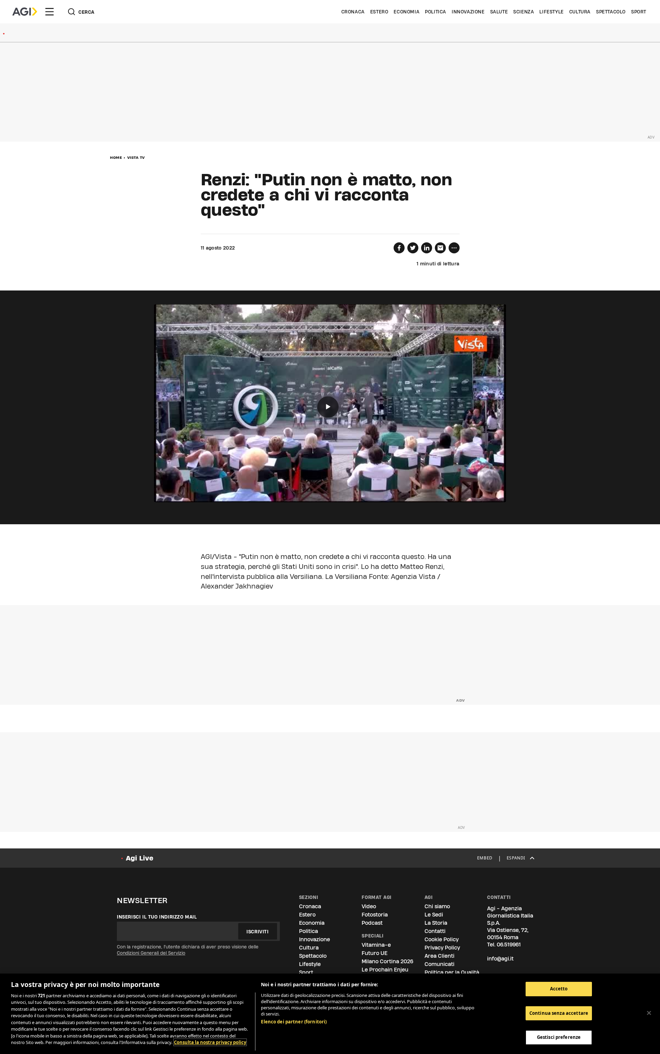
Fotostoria (375, 914)
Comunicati (439, 964)
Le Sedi (434, 914)
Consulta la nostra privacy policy (210, 1042)
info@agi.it (500, 958)
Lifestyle (551, 12)
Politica (435, 12)
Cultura (580, 12)
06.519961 (509, 944)
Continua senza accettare (558, 1013)
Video (369, 906)
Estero (379, 12)
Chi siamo (437, 906)
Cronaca (353, 12)
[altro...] (454, 247)
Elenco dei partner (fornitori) (294, 1022)
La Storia (436, 923)
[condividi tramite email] (440, 247)
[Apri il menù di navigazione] (49, 11)
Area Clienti (439, 956)
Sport (638, 12)
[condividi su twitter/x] (412, 247)
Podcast (372, 923)
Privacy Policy (442, 947)
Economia (406, 12)
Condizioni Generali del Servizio (151, 953)
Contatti (435, 931)
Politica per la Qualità (452, 972)
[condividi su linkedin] (426, 247)
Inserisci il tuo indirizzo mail (157, 917)
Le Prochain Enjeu (385, 969)
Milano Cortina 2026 (387, 961)
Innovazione (468, 12)
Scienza (523, 12)
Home (116, 157)
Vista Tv (136, 157)
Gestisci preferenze (559, 1037)
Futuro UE (374, 953)
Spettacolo (611, 12)
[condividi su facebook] (399, 247)
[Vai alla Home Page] (24, 11)
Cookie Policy (442, 939)
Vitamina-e (376, 945)
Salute (499, 12)
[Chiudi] (649, 1012)
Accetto (559, 989)
